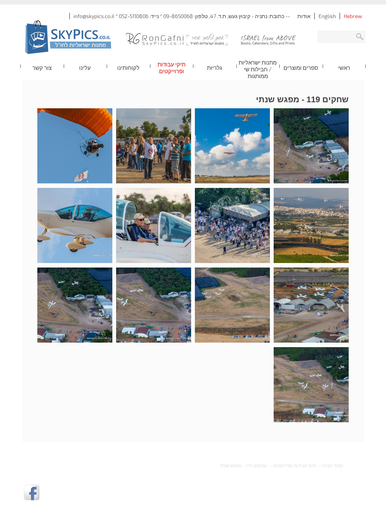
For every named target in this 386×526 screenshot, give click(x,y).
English (327, 16)
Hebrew (353, 16)
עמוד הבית (333, 465)
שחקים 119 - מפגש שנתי (243, 465)
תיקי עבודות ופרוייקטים (294, 465)
